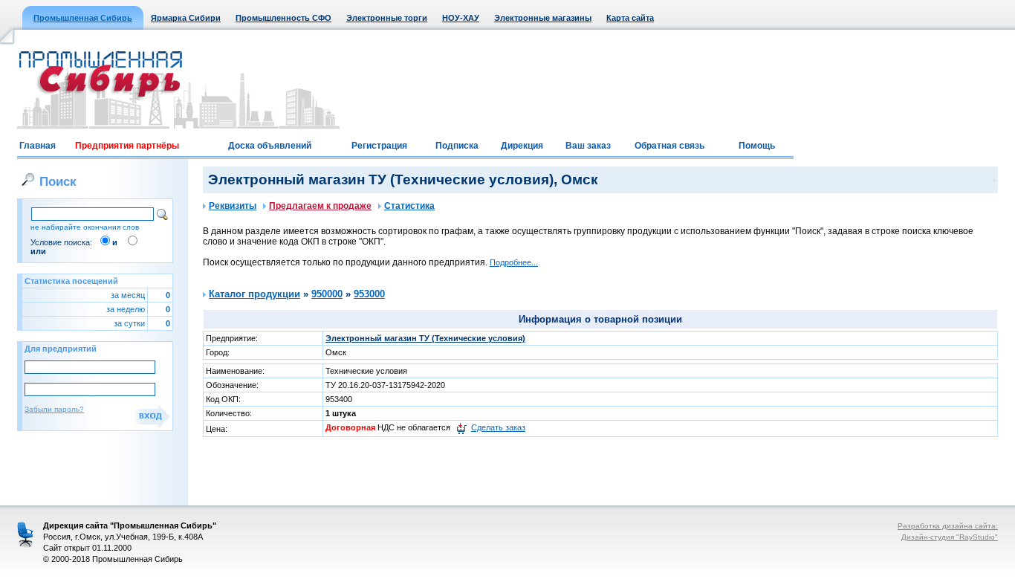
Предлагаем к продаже (320, 206)
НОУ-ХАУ (460, 17)
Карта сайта (630, 17)
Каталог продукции (254, 294)
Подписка (457, 145)
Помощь (757, 145)
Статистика (409, 206)
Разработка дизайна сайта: (948, 526)
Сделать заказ (498, 427)
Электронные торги (386, 17)
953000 (369, 294)
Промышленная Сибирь (82, 17)
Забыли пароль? (54, 409)
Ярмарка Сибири (186, 17)
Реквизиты (232, 206)
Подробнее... (514, 262)
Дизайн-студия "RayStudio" (949, 537)
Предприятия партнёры (127, 145)
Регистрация (379, 145)
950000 (327, 294)
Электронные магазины (542, 17)
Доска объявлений (269, 145)
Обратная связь (669, 145)
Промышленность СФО (283, 17)
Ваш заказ (588, 145)
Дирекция (522, 145)
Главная (37, 145)
